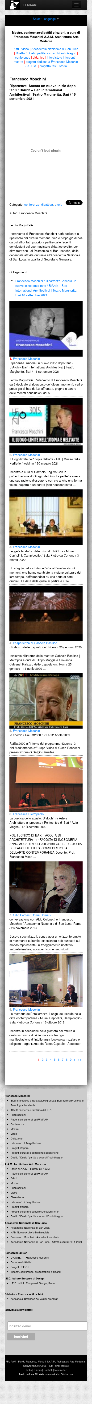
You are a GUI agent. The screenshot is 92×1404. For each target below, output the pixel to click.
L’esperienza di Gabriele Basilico (33, 643)
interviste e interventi (61, 57)
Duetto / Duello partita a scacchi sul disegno (46, 53)
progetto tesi (48, 66)
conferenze (22, 57)
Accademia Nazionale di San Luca (54, 48)
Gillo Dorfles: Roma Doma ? (30, 915)
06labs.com (67, 1374)
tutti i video (21, 48)
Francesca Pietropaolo (26, 814)
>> (80, 1059)
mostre (18, 61)
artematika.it (52, 1374)
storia (63, 66)
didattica (38, 57)
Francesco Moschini (25, 358)
